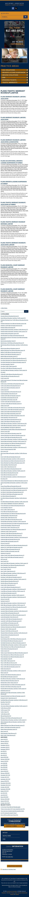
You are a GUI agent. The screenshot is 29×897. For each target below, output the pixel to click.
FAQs (4, 839)
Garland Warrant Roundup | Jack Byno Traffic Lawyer (12, 521)
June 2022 (3, 753)
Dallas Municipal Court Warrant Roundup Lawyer (12, 415)
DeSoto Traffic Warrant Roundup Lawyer (10, 445)
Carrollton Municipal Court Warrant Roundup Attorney (13, 360)
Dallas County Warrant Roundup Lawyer (10, 413)
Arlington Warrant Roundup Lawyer (9, 333)
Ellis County (3, 451)
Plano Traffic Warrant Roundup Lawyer (13, 170)
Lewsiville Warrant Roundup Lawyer (9, 623)
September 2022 (4, 749)
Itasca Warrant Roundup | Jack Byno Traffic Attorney (12, 597)
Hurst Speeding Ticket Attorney (8, 567)
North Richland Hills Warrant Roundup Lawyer (11, 640)
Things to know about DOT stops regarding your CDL (13, 809)
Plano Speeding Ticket (20, 124)
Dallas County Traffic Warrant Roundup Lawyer (11, 409)
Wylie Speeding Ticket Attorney (8, 733)
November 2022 (4, 747)
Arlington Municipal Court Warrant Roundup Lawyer (12, 323)
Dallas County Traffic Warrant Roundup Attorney (12, 407)
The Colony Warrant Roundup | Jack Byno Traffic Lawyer (13, 706)
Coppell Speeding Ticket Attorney (8, 393)
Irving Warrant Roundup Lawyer (8, 593)
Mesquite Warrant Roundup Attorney (9, 634)
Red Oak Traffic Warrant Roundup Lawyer (10, 674)
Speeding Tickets (9, 80)
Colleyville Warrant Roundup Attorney (9, 376)
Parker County (4, 650)
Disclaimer (4, 892)
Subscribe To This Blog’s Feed (9, 869)
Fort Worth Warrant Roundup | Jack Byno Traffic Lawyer (13, 501)
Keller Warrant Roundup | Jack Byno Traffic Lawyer (12, 605)
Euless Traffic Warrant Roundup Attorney (10, 468)
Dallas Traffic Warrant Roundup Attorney (10, 419)
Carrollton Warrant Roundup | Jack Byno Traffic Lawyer (13, 370)
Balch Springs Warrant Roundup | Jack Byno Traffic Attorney (14, 344)
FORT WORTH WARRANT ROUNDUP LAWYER (11, 503)
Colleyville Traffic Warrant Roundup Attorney (11, 374)
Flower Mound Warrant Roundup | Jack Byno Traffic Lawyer (14, 482)
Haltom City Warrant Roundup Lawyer (9, 551)
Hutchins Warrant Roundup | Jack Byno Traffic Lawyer (13, 579)
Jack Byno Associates (14, 3)
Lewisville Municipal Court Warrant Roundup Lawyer (12, 615)
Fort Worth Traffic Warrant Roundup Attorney (11, 492)
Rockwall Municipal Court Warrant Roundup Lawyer (12, 696)
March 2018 (3, 771)
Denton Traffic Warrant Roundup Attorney (10, 437)
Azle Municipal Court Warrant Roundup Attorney (12, 335)
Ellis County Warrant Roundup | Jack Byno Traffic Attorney (14, 453)
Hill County (3, 559)
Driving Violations (10, 75)
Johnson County (4, 599)
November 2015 (4, 785)
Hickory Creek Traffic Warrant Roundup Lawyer (11, 557)
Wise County (3, 731)
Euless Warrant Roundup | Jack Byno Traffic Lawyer (12, 470)
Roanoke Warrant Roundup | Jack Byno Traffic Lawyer (13, 688)
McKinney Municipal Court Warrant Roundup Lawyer (12, 627)
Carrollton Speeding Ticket (7, 364)
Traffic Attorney (4, 708)
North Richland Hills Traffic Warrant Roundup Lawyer (13, 638)
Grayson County (4, 543)
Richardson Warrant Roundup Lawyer (9, 680)
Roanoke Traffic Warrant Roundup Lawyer (10, 686)
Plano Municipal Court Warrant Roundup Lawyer (11, 654)
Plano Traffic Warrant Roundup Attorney (13, 104)
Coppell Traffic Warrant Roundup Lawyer (10, 395)
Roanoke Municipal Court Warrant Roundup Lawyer (12, 684)
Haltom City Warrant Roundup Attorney (10, 549)
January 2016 (4, 781)
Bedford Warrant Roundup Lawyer (8, 356)
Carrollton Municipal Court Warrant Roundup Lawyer (12, 362)
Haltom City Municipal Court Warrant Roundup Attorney (13, 545)
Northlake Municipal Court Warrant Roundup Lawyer (12, 642)
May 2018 (3, 767)
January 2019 (4, 761)
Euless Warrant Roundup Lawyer (8, 474)
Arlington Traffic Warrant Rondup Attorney (10, 325)
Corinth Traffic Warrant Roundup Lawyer (10, 401)
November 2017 (4, 775)
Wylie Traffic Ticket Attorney (7, 735)
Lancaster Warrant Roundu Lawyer (8, 609)
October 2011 (4, 803)
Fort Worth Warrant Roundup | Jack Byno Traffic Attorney (14, 498)
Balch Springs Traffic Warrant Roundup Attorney (11, 342)
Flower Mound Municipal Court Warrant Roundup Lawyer (13, 480)
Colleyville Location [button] (14, 866)
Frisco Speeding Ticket (6, 507)
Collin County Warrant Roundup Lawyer (9, 387)
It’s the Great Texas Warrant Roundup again (10, 807)
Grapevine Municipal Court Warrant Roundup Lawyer (12, 529)
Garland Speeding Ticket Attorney (8, 515)
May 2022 (3, 755)
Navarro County (4, 636)
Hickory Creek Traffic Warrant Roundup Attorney (12, 555)
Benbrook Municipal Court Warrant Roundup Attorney (13, 358)
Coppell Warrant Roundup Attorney (9, 397)
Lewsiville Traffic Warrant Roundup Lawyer (10, 621)
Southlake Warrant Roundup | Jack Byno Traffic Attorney (13, 700)
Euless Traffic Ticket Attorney (7, 466)
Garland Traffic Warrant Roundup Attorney (10, 519)
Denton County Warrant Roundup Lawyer (10, 433)
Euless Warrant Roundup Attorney (8, 472)
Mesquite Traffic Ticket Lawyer (8, 628)
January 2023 (4, 743)
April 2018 (3, 769)
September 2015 (4, 789)
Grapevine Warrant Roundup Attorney (9, 539)
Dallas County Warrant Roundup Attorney (10, 411)
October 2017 (4, 777)
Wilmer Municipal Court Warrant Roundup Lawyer (12, 725)
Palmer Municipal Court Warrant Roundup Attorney (12, 646)
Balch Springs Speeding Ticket (7, 341)
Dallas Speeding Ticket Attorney (8, 417)
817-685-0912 (14, 30)
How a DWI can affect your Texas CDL (9, 815)
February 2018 (4, 773)
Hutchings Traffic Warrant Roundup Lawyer (10, 577)
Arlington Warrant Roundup (7, 327)
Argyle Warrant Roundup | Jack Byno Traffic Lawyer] (12, 318)
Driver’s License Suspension (13, 72)
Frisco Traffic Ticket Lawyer (7, 509)
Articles (5, 832)
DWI (3, 77)
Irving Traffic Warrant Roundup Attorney (10, 587)
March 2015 (3, 797)
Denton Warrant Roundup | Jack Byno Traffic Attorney (13, 439)
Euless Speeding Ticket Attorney (8, 464)
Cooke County (4, 389)
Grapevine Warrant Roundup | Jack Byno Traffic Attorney (13, 537)
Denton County (4, 431)
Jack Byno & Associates (11, 100)
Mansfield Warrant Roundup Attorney (9, 625)
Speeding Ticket (4, 702)
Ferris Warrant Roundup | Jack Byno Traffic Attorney (12, 476)
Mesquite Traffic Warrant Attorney (8, 630)
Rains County (4, 672)
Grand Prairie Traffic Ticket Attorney (9, 527)
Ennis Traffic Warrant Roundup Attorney (10, 456)
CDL (2, 372)
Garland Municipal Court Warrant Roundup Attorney (12, 513)
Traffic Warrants (9, 82)
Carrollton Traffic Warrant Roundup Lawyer (10, 368)
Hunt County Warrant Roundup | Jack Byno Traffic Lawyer (14, 563)
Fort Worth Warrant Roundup (7, 496)
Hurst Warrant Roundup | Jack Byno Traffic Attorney (12, 573)
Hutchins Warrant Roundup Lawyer (8, 583)
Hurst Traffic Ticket (5, 569)
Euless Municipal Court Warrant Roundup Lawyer (12, 462)
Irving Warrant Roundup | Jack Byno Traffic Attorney (12, 589)
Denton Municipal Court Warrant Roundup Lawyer (12, 435)
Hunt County (3, 561)
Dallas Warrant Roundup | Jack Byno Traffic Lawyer (12, 425)
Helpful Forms (7, 835)
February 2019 (4, 759)
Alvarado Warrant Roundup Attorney (9, 316)
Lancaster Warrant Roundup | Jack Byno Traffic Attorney (13, 611)
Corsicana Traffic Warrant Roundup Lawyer (10, 403)
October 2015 (4, 787)
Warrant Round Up (23, 106)
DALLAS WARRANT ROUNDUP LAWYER (10, 427)
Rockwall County (4, 690)
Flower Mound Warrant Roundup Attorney (10, 486)
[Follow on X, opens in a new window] (16, 8)
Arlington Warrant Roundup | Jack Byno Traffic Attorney (13, 329)
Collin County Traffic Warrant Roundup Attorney (12, 383)
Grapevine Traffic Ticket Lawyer (8, 531)
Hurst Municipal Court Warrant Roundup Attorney (12, 565)
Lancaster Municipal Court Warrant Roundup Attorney (13, 607)
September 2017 (4, 779)
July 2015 (3, 793)
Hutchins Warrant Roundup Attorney (9, 581)
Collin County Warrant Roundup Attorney (10, 385)
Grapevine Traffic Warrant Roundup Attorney (11, 533)
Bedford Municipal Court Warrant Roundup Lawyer (12, 350)
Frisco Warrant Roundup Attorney (8, 511)
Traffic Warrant (15, 106)
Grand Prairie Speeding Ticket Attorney (9, 525)
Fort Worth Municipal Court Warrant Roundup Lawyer (13, 490)
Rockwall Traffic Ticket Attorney (8, 698)
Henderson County (5, 553)
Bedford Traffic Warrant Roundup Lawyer (10, 354)
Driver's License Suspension (7, 449)
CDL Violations (8, 70)
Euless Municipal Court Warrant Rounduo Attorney (12, 460)
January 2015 (4, 801)
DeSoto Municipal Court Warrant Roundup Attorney (12, 443)
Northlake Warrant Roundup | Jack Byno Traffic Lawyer (13, 644)
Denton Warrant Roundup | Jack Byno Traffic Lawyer (12, 441)
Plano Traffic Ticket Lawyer (10, 103)
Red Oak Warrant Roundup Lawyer (8, 676)
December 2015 (4, 783)
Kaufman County (4, 601)
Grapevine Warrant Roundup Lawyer (9, 541)
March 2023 (3, 739)
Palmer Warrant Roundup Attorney (8, 648)
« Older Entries (4, 308)
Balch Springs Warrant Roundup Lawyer (9, 348)
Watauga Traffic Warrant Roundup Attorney (11, 717)
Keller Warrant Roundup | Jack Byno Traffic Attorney (12, 603)
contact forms (11, 826)
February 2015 (4, 799)
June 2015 (3, 795)
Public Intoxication (5, 668)
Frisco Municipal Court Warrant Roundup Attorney (12, 505)
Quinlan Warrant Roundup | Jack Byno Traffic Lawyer (12, 670)
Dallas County (4, 405)
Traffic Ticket (4, 712)
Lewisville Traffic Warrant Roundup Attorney (11, 619)
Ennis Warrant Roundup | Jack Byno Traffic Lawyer (12, 458)
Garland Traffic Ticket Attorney (8, 517)
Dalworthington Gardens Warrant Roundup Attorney (12, 429)
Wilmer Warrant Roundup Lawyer (8, 729)
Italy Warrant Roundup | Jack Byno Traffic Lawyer (12, 595)
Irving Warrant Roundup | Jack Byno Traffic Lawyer (12, 591)
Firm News (3, 478)
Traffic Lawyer (4, 710)
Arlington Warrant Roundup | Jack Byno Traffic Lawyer (13, 331)
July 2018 (3, 763)
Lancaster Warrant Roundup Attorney (9, 613)
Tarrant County (4, 704)
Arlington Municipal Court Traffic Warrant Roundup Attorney (14, 320)
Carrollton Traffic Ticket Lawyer (8, 366)
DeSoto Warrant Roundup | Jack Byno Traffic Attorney (13, 447)
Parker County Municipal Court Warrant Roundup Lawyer (13, 652)
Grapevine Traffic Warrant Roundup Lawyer (10, 535)
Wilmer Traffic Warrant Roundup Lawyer (10, 727)
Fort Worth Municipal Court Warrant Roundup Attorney (13, 488)
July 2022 (3, 751)
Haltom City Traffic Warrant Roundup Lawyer (11, 547)
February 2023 (4, 741)
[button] (14, 13)
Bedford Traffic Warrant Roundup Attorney (10, 352)
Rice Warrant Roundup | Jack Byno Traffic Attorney (12, 678)
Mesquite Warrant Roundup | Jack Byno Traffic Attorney (13, 632)
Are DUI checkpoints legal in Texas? (9, 813)
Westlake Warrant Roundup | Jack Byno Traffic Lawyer (13, 719)
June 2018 (3, 765)
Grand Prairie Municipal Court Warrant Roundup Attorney (14, 523)
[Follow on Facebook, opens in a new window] (13, 8)
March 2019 (3, 757)
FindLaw (17, 894)
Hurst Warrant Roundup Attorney (8, 575)
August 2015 (4, 791)
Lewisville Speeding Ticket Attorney (9, 617)
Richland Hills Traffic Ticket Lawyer (9, 682)
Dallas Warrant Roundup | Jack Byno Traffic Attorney (12, 423)
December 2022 (4, 745)
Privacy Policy (14, 892)
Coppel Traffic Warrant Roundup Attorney (10, 391)
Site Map (9, 892)
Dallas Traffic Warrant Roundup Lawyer (9, 421)
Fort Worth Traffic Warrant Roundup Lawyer (11, 494)
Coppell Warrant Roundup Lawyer (8, 399)
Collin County (4, 378)
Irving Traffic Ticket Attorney (7, 585)
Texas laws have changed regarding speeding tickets (12, 811)
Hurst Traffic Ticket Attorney (7, 571)
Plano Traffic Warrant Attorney (16, 125)
